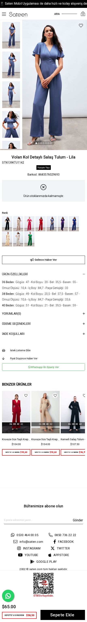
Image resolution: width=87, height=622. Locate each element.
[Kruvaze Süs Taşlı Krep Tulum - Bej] (16, 412)
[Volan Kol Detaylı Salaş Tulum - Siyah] (7, 223)
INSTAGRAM (31, 548)
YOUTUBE (31, 555)
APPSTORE (61, 555)
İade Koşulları (13, 334)
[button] (36, 143)
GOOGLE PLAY (46, 562)
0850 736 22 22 (65, 535)
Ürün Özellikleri (15, 274)
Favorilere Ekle (25, 395)
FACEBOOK (66, 542)
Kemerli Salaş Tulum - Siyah (45, 439)
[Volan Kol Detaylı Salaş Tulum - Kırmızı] (40, 223)
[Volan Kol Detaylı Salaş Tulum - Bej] (18, 223)
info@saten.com (31, 542)
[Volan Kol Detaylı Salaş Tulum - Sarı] (7, 238)
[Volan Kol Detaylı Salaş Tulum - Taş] (18, 238)
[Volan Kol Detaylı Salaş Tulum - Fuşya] (29, 223)
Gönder (78, 520)
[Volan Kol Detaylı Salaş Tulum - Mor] (63, 223)
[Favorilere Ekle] (81, 26)
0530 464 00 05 (27, 535)
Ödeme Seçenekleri (16, 324)
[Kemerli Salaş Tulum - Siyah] (45, 412)
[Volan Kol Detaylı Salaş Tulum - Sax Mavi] (74, 223)
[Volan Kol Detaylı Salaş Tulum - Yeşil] (29, 238)
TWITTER (63, 548)
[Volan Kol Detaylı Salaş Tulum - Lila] (52, 223)
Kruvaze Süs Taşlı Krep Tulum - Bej (16, 439)
